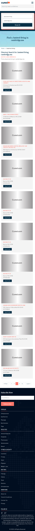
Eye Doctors (4, 416)
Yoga (2, 426)
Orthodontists (5, 486)
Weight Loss (4, 466)
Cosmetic (3, 453)
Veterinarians (4, 443)
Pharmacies (4, 440)
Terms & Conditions (6, 497)
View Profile (7, 90)
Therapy (3, 473)
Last (28, 383)
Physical (3, 463)
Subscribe (7, 404)
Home (2, 48)
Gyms (2, 460)
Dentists (3, 483)
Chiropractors (5, 413)
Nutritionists (4, 423)
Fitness (3, 457)
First (6, 383)
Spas (2, 480)
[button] (17, 77)
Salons (3, 477)
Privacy (3, 503)
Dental (3, 446)
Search (17, 25)
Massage (3, 420)
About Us (3, 494)
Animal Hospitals (5, 433)
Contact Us (4, 500)
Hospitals (3, 437)
